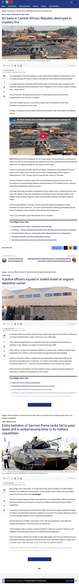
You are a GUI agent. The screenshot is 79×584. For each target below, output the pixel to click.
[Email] (18, 65)
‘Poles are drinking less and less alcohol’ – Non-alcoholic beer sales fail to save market (31, 227)
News (23, 14)
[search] (71, 2)
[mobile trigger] (3, 2)
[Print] (21, 65)
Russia (27, 14)
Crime (8, 14)
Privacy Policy (30, 581)
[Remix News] (9, 2)
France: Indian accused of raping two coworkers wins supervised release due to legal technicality (33, 240)
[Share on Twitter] (15, 65)
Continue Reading (39, 405)
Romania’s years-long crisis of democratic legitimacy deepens (25, 383)
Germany (9, 421)
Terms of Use (42, 581)
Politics (14, 573)
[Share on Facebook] (12, 65)
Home (4, 11)
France (4, 275)
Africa (4, 14)
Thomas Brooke (9, 70)
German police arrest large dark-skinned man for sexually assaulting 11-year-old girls (31, 237)
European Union (16, 14)
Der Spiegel (36, 494)
